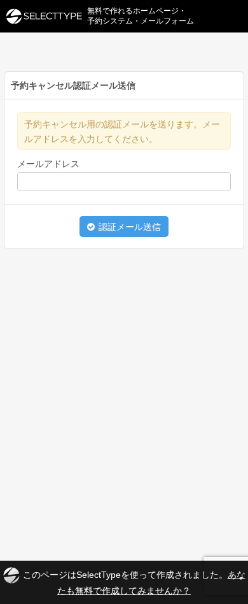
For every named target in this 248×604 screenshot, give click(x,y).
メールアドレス (48, 164)
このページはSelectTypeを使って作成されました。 (134, 582)
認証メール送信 (128, 227)
